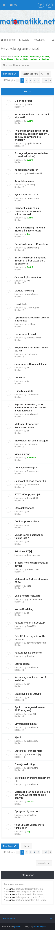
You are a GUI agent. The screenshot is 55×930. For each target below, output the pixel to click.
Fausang (31, 184)
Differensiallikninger (26, 723)
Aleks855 (44, 56)
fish (28, 381)
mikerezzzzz (33, 569)
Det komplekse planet (27, 521)
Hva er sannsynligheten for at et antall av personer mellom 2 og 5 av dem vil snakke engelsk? (32, 135)
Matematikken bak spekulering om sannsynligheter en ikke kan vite (32, 794)
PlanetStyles (39, 926)
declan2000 (32, 498)
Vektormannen (21, 56)
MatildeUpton (33, 307)
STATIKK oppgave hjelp (28, 494)
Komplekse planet (25, 181)
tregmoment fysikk (26, 334)
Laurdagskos (22, 663)
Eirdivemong (33, 198)
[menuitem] (13, 5)
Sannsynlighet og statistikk (30, 480)
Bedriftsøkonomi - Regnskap (31, 244)
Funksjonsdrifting (25, 764)
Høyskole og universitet (20, 48)
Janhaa (45, 59)
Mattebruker (33, 294)
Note (29, 586)
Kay (28, 234)
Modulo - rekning (24, 290)
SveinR (30, 121)
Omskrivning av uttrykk (28, 693)
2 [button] (26, 80)
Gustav (19, 59)
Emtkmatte (32, 354)
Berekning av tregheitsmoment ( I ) (32, 779)
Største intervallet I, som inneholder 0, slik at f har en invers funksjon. (30, 407)
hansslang (32, 815)
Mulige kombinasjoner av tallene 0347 (29, 536)
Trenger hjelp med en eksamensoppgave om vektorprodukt (28, 211)
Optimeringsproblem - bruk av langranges (32, 319)
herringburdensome (36, 643)
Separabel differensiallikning (31, 364)
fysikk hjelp (21, 304)
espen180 (34, 56)
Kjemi (18, 737)
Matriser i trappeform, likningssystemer (27, 426)
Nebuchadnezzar (32, 59)
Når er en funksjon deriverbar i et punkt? (32, 116)
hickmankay (32, 741)
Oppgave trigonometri (27, 811)
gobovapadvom (34, 599)
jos (28, 367)
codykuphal (32, 414)
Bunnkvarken (33, 471)
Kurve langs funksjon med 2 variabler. (30, 679)
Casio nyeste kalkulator (28, 595)
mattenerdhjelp (34, 754)
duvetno (31, 656)
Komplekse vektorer (26, 169)
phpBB (17, 926)
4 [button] (34, 80)
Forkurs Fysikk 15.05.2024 (30, 622)
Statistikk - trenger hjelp (28, 750)
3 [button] (30, 80)
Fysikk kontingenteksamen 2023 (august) (30, 709)
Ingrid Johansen (34, 143)
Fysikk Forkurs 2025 (26, 194)
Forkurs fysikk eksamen (28, 652)
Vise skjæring (22, 454)
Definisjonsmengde (26, 467)
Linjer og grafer (23, 100)
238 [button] (45, 80)
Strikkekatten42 (34, 173)
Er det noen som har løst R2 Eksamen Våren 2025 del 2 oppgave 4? (30, 260)
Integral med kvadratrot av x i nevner (31, 564)
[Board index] (27, 21)
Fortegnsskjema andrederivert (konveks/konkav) (32, 155)
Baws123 (31, 626)
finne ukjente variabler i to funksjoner (29, 826)
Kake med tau (33, 555)
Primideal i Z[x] (23, 551)
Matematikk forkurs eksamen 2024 (31, 581)
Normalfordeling (24, 609)
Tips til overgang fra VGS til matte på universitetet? (30, 229)
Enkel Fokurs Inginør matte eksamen (30, 638)
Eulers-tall (31, 714)
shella (29, 104)
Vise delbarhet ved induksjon (31, 440)
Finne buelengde (24, 391)
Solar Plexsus (8, 59)
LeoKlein (31, 324)
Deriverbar (20, 377)
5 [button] (38, 80)
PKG (29, 280)
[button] (18, 80)
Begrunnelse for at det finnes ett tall (31, 349)
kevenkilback (33, 484)
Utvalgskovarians (24, 507)
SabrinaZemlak (34, 337)
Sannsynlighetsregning (28, 277)
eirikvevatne (32, 768)
